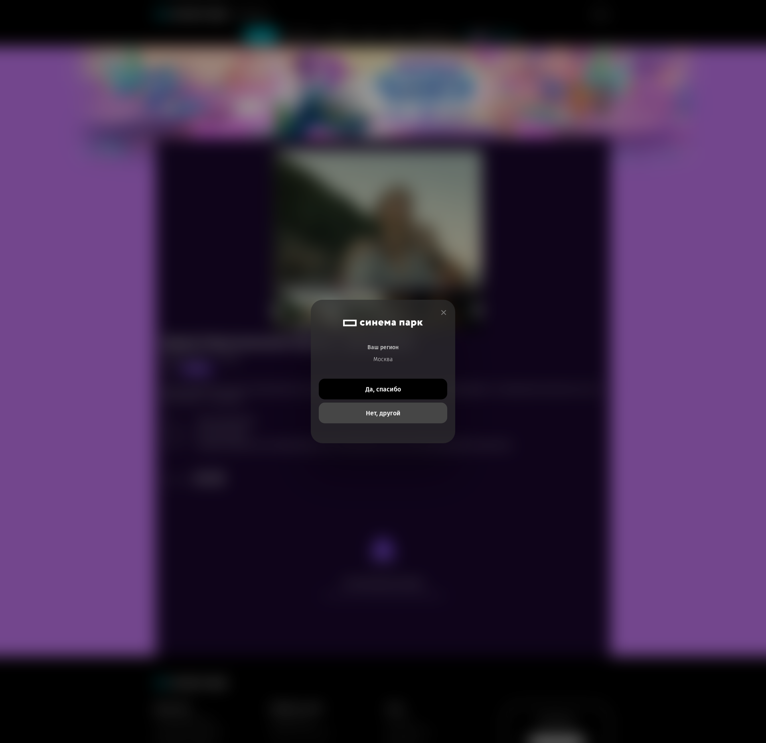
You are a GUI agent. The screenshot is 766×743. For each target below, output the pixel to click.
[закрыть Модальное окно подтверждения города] (443, 312)
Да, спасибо (383, 389)
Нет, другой (383, 413)
